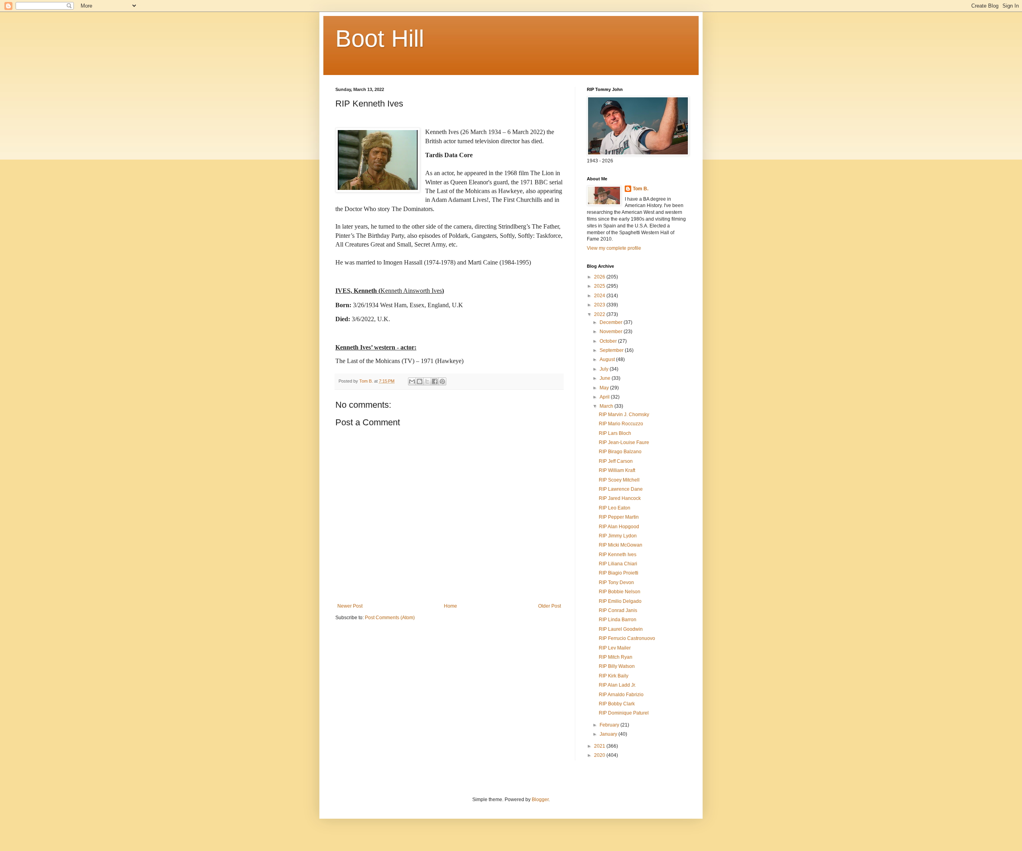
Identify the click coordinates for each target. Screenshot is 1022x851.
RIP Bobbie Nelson (619, 591)
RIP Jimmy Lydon (618, 536)
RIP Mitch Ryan (615, 657)
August (608, 359)
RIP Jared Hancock (620, 498)
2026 (600, 277)
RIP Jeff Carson (616, 461)
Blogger (540, 799)
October (609, 341)
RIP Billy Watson (617, 666)
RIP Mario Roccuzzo (621, 423)
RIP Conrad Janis (618, 610)
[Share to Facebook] (435, 381)
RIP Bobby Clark (617, 704)
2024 (600, 295)
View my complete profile (614, 248)
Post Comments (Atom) (390, 617)
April (605, 397)
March (607, 406)
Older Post (549, 606)
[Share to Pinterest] (442, 381)
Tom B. (640, 189)
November (612, 331)
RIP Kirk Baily (613, 676)
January (609, 734)
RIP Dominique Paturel (624, 713)
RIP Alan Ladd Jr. (617, 685)
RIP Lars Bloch (615, 433)
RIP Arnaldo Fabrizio (621, 694)
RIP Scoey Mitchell (619, 480)
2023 (600, 305)
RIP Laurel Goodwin (621, 629)
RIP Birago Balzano (620, 451)
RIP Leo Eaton (614, 508)
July (605, 369)
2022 (600, 314)
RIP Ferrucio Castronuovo (627, 638)
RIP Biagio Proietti (618, 573)
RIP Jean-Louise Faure (624, 442)
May (605, 388)
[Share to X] (427, 381)
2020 (600, 755)
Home (450, 606)
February (610, 725)
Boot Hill (379, 38)
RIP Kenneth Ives (617, 554)
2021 (600, 746)
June (606, 378)
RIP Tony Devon (616, 582)
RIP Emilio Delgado (620, 601)
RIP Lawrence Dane (621, 489)
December (612, 322)
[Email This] (412, 381)
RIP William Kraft (617, 470)
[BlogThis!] (420, 381)
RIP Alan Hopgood (619, 526)
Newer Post (349, 606)
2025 (600, 286)
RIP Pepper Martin (619, 517)
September (612, 350)
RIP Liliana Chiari (618, 564)
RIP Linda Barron (617, 619)
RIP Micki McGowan (620, 545)
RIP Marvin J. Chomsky (624, 414)
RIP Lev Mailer (615, 648)
